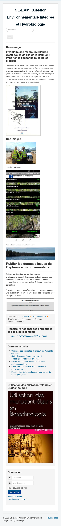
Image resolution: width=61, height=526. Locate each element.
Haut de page (52, 517)
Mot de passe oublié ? (17, 499)
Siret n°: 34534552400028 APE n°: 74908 (29, 336)
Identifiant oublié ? (15, 496)
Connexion (14, 491)
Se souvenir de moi (18, 487)
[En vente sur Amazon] (30, 426)
